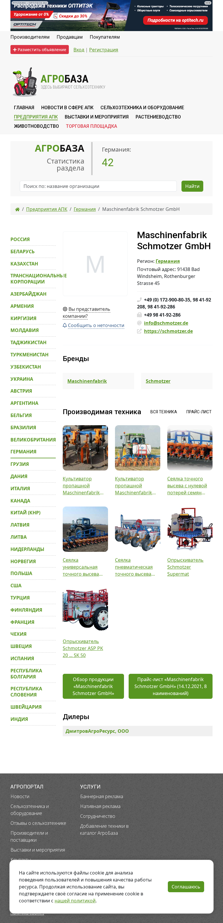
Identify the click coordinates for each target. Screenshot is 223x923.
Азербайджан (28, 294)
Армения (22, 306)
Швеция (21, 646)
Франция (22, 622)
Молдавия (24, 330)
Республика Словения (26, 691)
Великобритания (33, 440)
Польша (21, 573)
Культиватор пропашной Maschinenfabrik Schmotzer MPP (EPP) (81, 485)
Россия (20, 239)
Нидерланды (27, 549)
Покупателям (105, 37)
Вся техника (163, 412)
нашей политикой (75, 900)
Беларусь (22, 251)
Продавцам (70, 37)
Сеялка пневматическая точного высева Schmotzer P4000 (134, 567)
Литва (18, 537)
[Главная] (17, 209)
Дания (19, 476)
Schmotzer (158, 381)
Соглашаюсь (186, 887)
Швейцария (26, 707)
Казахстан (24, 264)
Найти (192, 186)
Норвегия (23, 561)
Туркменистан (29, 354)
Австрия (21, 391)
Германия (168, 261)
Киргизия (23, 318)
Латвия (20, 525)
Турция (20, 598)
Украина (21, 379)
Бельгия (21, 415)
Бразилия (23, 427)
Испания (22, 658)
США (15, 585)
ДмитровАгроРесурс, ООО (97, 731)
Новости (19, 796)
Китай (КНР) (25, 512)
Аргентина (24, 403)
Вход (78, 49)
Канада (20, 501)
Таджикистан (28, 342)
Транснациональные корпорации (33, 278)
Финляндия (26, 610)
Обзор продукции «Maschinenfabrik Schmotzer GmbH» (93, 686)
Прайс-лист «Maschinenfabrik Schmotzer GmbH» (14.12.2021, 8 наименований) (170, 686)
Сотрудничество (97, 816)
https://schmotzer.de (168, 331)
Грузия (19, 464)
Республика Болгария (26, 673)
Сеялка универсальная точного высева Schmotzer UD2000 (84, 567)
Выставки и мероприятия (37, 850)
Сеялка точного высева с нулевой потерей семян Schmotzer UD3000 (188, 485)
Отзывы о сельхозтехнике (38, 823)
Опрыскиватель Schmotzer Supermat (185, 567)
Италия (20, 488)
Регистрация (103, 49)
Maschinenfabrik (87, 381)
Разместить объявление (41, 49)
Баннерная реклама (101, 796)
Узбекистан (25, 367)
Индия (19, 719)
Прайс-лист (199, 412)
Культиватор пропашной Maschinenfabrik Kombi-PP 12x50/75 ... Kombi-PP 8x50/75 (137, 485)
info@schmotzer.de (166, 323)
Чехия (18, 634)
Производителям (30, 37)
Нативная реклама (100, 806)
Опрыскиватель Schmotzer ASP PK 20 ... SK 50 (83, 648)
